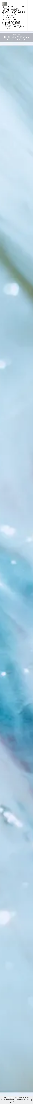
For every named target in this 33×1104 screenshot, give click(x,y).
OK (23, 1103)
